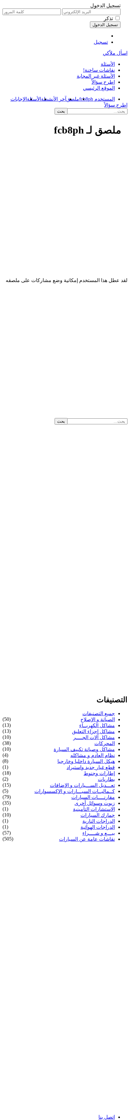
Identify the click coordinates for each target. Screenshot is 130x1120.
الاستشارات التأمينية (94, 809)
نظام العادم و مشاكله (92, 755)
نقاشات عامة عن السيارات (87, 839)
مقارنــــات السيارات (93, 797)
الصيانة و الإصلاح (97, 719)
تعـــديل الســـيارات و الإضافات (82, 785)
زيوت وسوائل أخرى (94, 803)
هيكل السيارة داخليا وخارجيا (86, 761)
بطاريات (106, 779)
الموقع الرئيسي (99, 88)
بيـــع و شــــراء (98, 833)
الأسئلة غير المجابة (96, 76)
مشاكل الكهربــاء (97, 725)
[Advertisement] (65, 210)
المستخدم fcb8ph (97, 99)
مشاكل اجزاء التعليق (93, 731)
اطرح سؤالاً (103, 82)
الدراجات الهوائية (97, 827)
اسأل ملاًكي (115, 53)
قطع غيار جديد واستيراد (91, 767)
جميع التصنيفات (98, 713)
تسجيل (101, 42)
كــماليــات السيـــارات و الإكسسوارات (74, 791)
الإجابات (18, 99)
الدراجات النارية (98, 821)
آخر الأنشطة (53, 99)
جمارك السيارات (97, 815)
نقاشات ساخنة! (99, 70)
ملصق (72, 99)
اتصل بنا (106, 1117)
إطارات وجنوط (99, 773)
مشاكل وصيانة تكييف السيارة (84, 749)
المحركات (104, 743)
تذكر (108, 18)
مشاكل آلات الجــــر (94, 737)
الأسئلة (108, 64)
